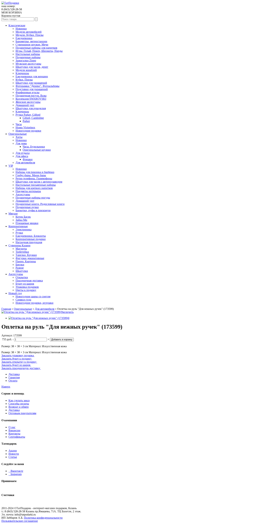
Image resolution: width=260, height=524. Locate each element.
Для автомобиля (25, 162)
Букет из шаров (25, 283)
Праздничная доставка (29, 280)
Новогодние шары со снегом (33, 296)
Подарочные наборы (28, 57)
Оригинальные (17, 133)
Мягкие (13, 213)
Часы (19, 124)
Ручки (19, 232)
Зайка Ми (21, 219)
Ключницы (22, 73)
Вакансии (14, 430)
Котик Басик (23, 216)
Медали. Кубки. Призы (30, 34)
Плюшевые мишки (27, 223)
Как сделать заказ (19, 400)
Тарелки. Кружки (26, 255)
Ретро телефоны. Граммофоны (34, 178)
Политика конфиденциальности (43, 517)
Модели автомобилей (29, 31)
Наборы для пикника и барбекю (35, 172)
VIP (10, 165)
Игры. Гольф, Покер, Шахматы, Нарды (39, 50)
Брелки (20, 264)
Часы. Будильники (34, 146)
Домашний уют (25, 105)
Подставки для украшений (32, 89)
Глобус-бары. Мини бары (31, 175)
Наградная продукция (29, 242)
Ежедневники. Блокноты (31, 235)
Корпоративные (18, 226)
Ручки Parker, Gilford (28, 114)
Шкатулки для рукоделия (31, 108)
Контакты (14, 433)
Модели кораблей (26, 70)
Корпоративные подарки (31, 239)
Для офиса (22, 156)
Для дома (21, 143)
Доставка (14, 374)
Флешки (28, 159)
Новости (13, 453)
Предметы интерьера (28, 191)
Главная (6, 308)
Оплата (12, 380)
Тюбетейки (22, 251)
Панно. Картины (26, 261)
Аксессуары (23, 194)
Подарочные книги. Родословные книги (40, 203)
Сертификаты (16, 436)
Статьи (12, 456)
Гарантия (14, 377)
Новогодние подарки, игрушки (34, 302)
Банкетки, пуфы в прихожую (33, 210)
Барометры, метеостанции (31, 41)
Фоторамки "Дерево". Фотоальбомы (37, 86)
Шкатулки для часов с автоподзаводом (39, 181)
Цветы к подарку (26, 290)
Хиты (19, 137)
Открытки (22, 277)
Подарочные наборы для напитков (36, 47)
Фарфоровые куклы (27, 92)
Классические (16, 25)
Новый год (15, 293)
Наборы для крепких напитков (34, 188)
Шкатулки (22, 270)
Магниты (21, 248)
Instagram (15, 474)
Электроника (23, 229)
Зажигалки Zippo (26, 60)
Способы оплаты (18, 403)
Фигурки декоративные (30, 258)
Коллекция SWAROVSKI (31, 98)
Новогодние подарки (28, 130)
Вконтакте (15, 470)
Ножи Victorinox (25, 127)
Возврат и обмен (18, 406)
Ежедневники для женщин (32, 76)
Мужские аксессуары (28, 63)
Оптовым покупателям (22, 413)
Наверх (5, 386)
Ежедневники (24, 38)
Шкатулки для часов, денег (32, 66)
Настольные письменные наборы (36, 184)
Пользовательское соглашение (19, 520)
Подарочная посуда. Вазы (31, 95)
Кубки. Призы (24, 79)
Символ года (23, 299)
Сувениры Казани (19, 245)
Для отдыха (23, 152)
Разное (20, 267)
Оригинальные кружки (37, 149)
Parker (26, 121)
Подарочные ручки (27, 207)
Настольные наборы (28, 54)
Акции (12, 450)
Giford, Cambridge (33, 117)
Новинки (21, 28)
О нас (11, 427)
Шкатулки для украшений (31, 82)
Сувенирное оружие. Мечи (32, 44)
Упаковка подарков (27, 286)
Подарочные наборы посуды (33, 197)
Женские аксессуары (28, 101)
